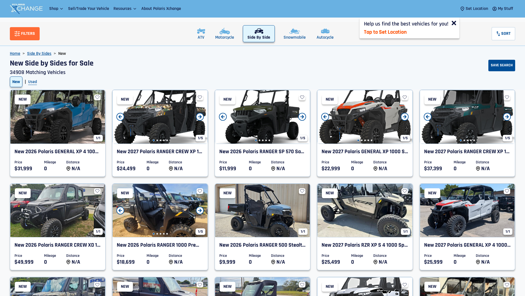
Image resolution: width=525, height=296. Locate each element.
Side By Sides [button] (39, 53)
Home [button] (15, 53)
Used (32, 82)
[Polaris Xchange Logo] (26, 8)
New (16, 82)
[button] (56, 8)
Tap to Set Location (385, 32)
